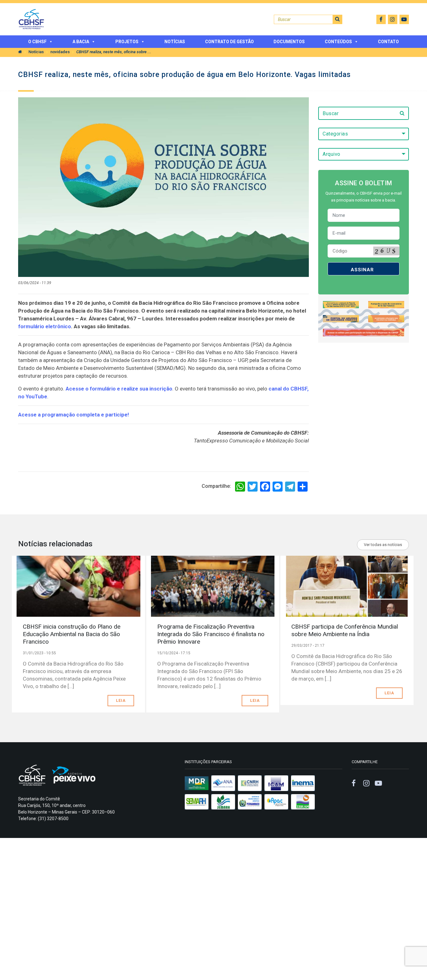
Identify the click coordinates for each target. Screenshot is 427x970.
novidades (60, 51)
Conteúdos (338, 41)
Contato (388, 41)
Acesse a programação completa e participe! (73, 414)
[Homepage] (20, 51)
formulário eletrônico (44, 326)
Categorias (335, 134)
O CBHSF (37, 41)
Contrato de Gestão (229, 41)
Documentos (289, 41)
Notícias (174, 41)
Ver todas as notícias (383, 544)
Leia (121, 700)
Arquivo (331, 154)
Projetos (126, 41)
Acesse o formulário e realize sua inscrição (119, 388)
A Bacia (81, 41)
